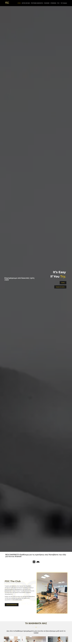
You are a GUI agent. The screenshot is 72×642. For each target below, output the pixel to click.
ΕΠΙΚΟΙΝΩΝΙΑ (53, 3)
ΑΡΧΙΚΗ (19, 3)
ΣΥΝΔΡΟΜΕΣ (47, 3)
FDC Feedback (64, 3)
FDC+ (58, 3)
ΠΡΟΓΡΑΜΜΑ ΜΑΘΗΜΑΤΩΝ (37, 3)
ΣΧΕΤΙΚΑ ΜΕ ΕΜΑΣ (26, 3)
